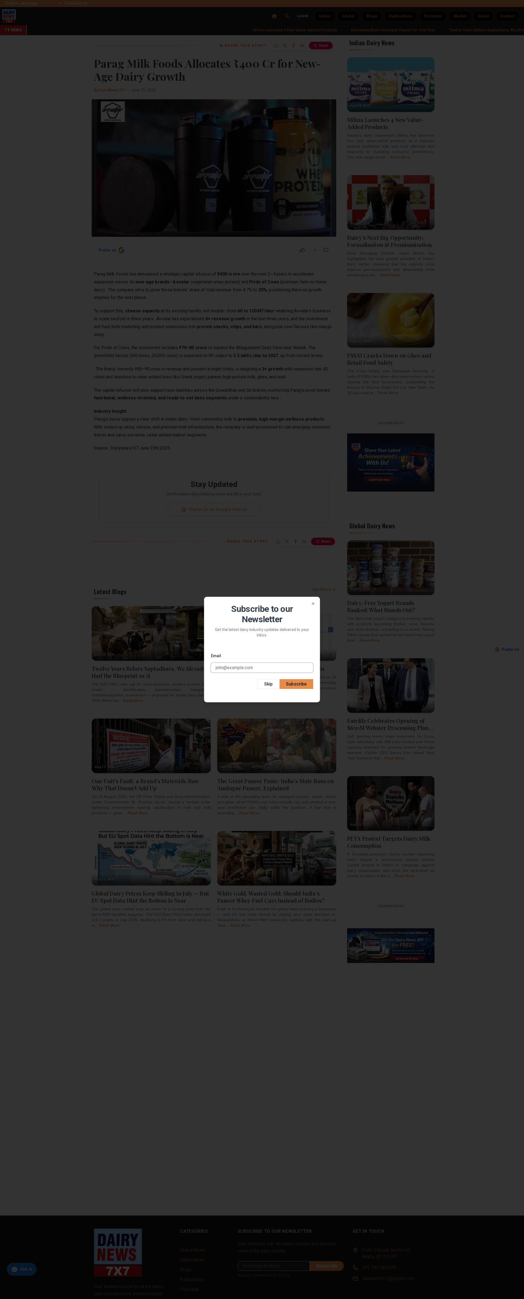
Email (216, 655)
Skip (268, 683)
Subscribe (296, 683)
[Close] (313, 603)
